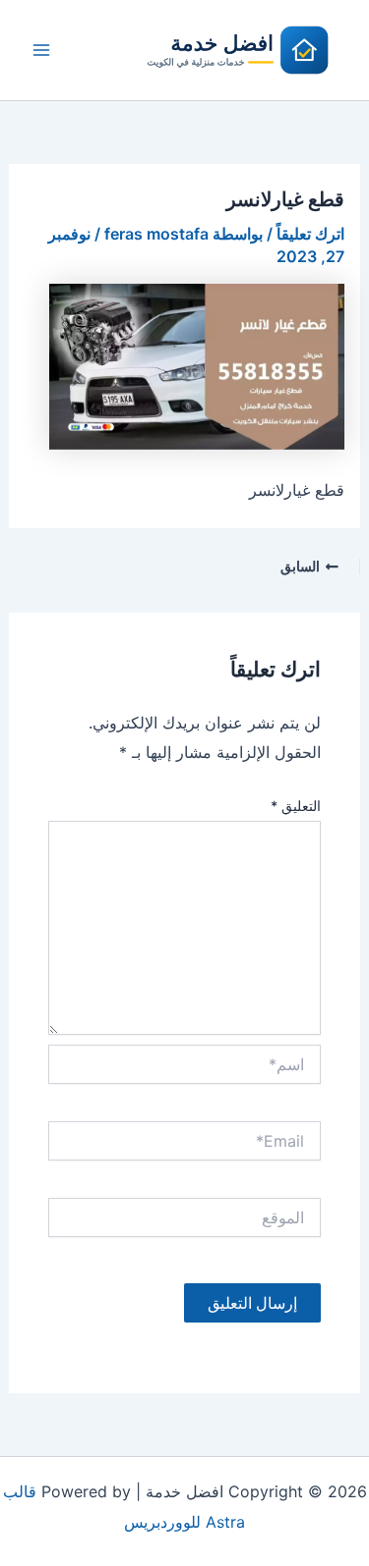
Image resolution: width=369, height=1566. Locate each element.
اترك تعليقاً (310, 233)
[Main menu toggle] (41, 50)
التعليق (296, 805)
